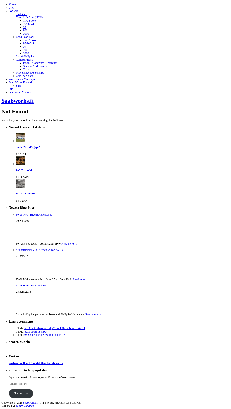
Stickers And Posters (35, 66)
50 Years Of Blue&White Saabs (34, 214)
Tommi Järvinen (25, 405)
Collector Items (24, 59)
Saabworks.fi (17, 101)
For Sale (13, 10)
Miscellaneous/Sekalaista (30, 72)
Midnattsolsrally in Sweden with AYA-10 (39, 249)
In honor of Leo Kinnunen (31, 285)
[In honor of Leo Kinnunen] (25, 308)
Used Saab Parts (25, 36)
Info (11, 88)
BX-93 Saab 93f (25, 193)
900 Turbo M (24, 170)
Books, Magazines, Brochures (40, 62)
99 (24, 27)
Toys (26, 69)
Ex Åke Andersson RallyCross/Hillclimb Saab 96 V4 (54, 328)
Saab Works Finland (20, 82)
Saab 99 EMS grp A (28, 147)
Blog (11, 7)
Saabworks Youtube (20, 92)
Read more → (69, 243)
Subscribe (21, 393)
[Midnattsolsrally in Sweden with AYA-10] (23, 273)
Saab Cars (21, 14)
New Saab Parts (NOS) (29, 17)
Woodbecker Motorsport (22, 79)
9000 (26, 33)
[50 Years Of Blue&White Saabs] (25, 238)
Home (12, 4)
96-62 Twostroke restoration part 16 (44, 334)
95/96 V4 (28, 23)
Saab (18, 85)
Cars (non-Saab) (25, 75)
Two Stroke (29, 20)
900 (25, 30)
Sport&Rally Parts (26, 56)
